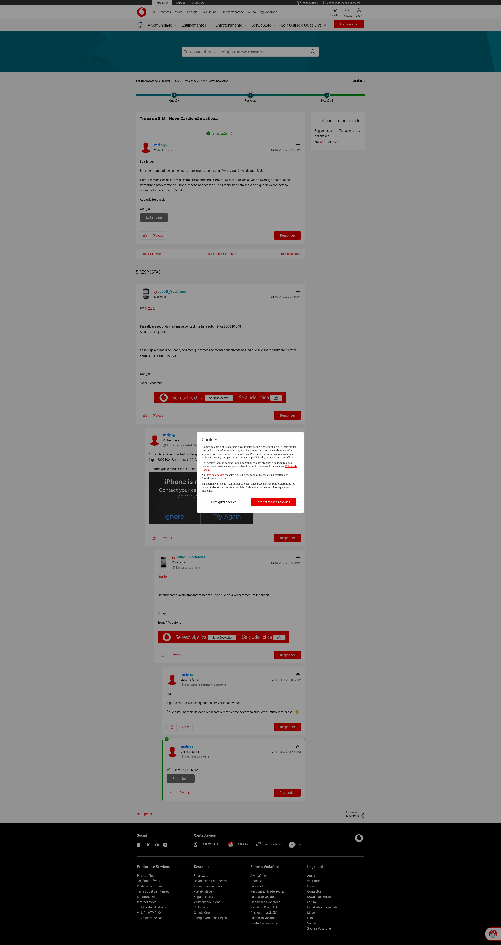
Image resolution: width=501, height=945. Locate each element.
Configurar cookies (223, 502)
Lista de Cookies (215, 474)
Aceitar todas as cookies (273, 502)
